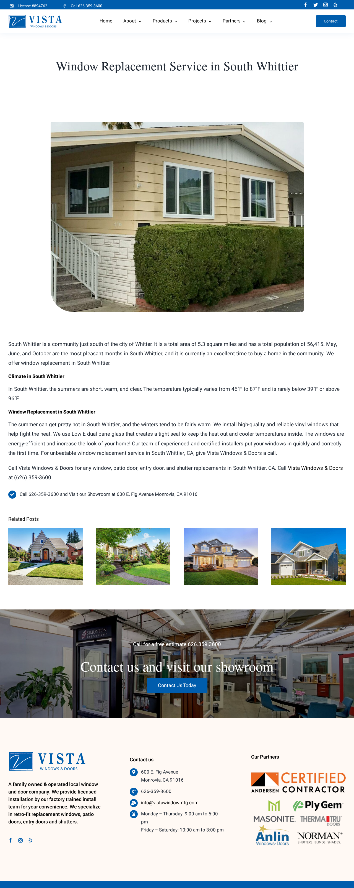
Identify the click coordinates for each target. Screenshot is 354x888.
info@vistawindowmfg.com (170, 802)
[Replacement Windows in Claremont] (133, 556)
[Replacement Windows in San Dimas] (308, 556)
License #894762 (32, 6)
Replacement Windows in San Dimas (308, 547)
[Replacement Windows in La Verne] (221, 556)
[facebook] (305, 4)
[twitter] (315, 4)
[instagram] (325, 4)
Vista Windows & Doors (315, 468)
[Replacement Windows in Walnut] (45, 556)
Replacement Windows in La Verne (221, 547)
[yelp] (335, 4)
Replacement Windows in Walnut (45, 547)
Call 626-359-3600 (86, 6)
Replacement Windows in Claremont (133, 547)
